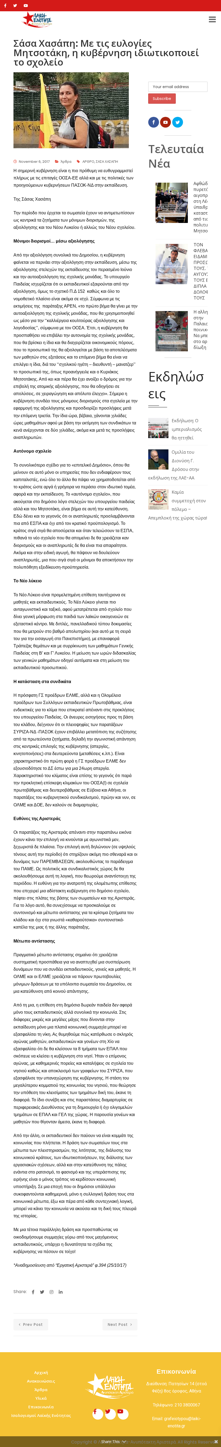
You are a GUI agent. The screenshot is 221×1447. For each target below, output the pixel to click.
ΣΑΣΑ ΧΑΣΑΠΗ (107, 161)
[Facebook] (5, 5)
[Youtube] (26, 5)
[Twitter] (15, 5)
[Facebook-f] (97, 1414)
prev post (32, 1324)
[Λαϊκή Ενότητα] (37, 19)
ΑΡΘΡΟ (88, 161)
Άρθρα (66, 161)
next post (118, 1324)
